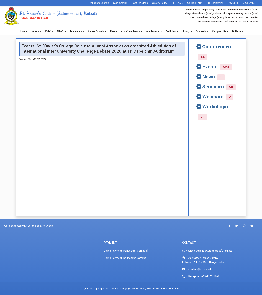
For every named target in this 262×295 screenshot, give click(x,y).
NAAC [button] (60, 31)
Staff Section (120, 2)
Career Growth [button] (96, 31)
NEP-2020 (177, 2)
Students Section (99, 2)
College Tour (194, 2)
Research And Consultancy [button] (125, 31)
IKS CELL (233, 2)
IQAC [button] (48, 31)
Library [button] (186, 31)
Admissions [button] (152, 31)
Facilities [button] (171, 31)
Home (23, 31)
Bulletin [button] (236, 31)
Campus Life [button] (219, 31)
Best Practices (140, 2)
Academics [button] (76, 31)
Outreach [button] (201, 31)
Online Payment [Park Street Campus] (126, 250)
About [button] (35, 31)
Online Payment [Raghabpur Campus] (125, 257)
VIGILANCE (249, 2)
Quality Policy (159, 2)
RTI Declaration (215, 2)
